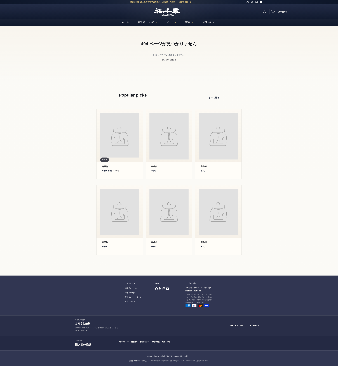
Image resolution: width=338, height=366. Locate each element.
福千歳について (146, 22)
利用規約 (134, 342)
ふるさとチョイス (254, 325)
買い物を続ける (169, 60)
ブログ (169, 22)
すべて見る (214, 97)
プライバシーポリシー (134, 297)
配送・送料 (166, 342)
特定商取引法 (130, 293)
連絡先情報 (156, 342)
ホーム (125, 22)
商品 (187, 22)
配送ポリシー (144, 342)
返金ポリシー (124, 342)
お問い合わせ (209, 22)
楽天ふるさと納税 (236, 325)
